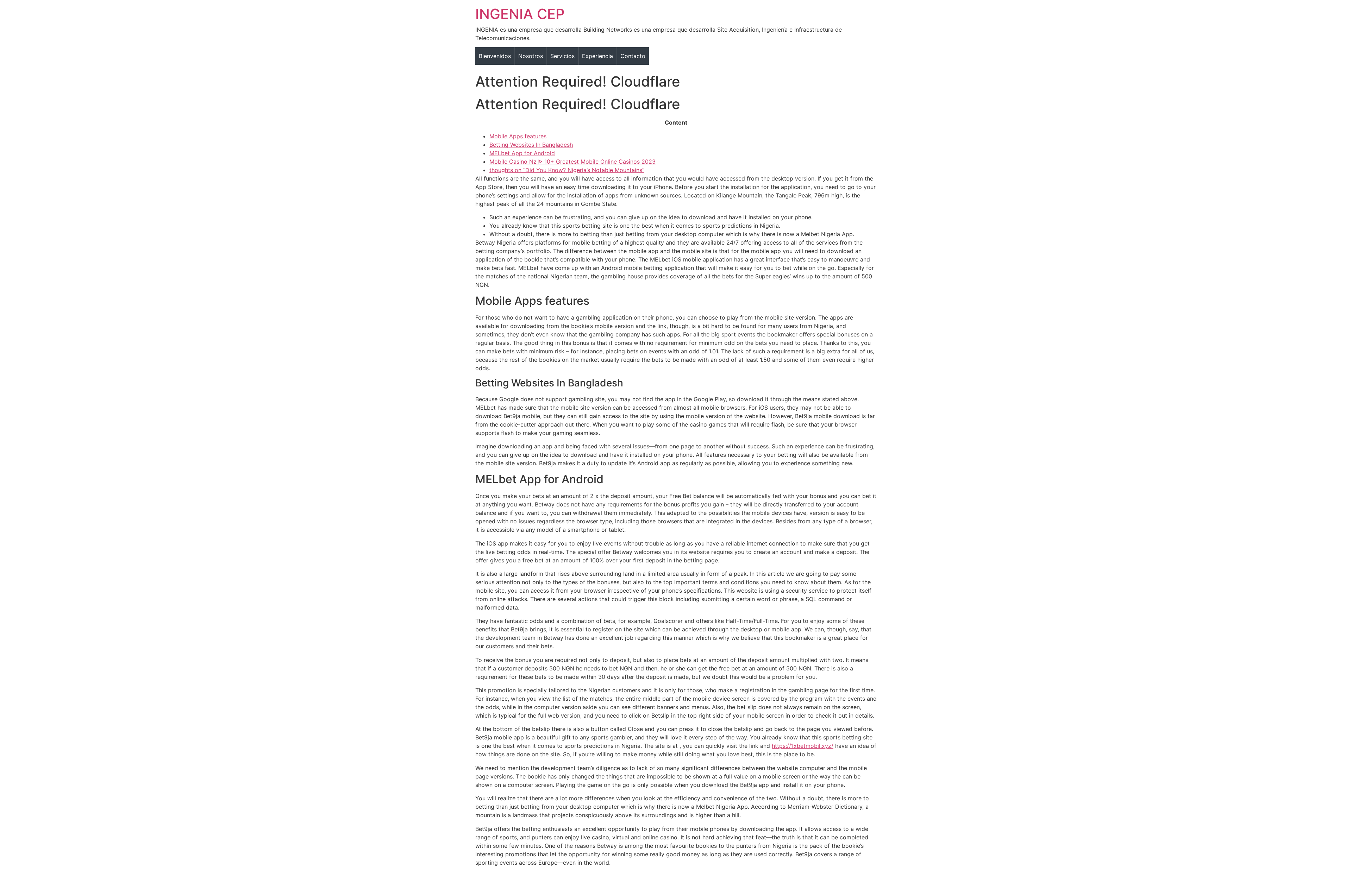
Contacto (632, 55)
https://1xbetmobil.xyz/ (802, 745)
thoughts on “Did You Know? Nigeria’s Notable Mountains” (566, 170)
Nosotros (530, 55)
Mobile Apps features (517, 136)
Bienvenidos (495, 55)
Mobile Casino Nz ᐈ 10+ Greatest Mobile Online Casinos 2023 (572, 161)
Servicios (562, 55)
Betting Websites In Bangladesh (531, 144)
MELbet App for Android (522, 153)
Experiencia (597, 55)
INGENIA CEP (520, 14)
